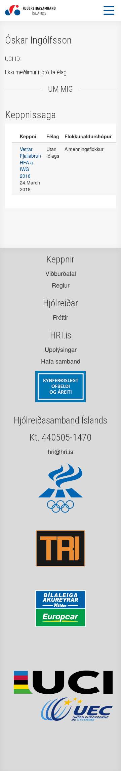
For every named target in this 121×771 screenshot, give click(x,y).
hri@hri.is (60, 451)
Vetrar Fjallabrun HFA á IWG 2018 (30, 162)
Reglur (61, 285)
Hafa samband (60, 361)
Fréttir (60, 317)
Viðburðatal (60, 273)
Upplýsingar (61, 349)
